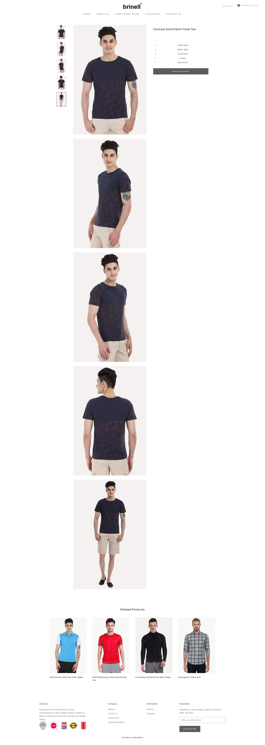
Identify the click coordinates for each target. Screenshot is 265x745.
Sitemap (150, 709)
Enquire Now (180, 71)
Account (228, 6)
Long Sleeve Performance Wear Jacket (153, 677)
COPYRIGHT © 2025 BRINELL (132, 738)
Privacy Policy (113, 718)
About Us (103, 14)
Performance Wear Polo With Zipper (66, 677)
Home (87, 14)
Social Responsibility (116, 722)
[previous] (43, 648)
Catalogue (152, 14)
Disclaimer (151, 713)
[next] (222, 648)
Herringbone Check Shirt (189, 677)
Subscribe (189, 729)
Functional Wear (127, 14)
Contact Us (174, 14)
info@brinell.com (250, 5)
